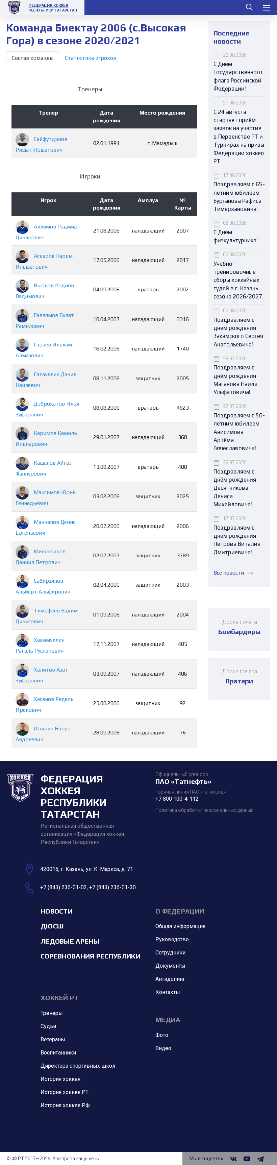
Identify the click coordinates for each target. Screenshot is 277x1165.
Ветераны (53, 1039)
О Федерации (179, 911)
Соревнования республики (91, 956)
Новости (57, 911)
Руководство (172, 939)
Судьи (48, 1026)
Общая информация (180, 926)
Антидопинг (170, 979)
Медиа (167, 1019)
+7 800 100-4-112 (177, 799)
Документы (170, 966)
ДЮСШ (52, 926)
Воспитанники (58, 1052)
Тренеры (52, 1013)
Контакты (167, 992)
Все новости (228, 572)
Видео (163, 1048)
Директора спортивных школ (78, 1066)
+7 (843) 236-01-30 (112, 887)
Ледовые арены (70, 941)
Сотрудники (170, 952)
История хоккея (60, 1079)
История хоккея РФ (65, 1105)
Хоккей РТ (60, 997)
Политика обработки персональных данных (204, 810)
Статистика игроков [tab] (90, 58)
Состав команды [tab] (32, 58)
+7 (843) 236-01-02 (63, 887)
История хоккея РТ (65, 1092)
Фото (161, 1035)
